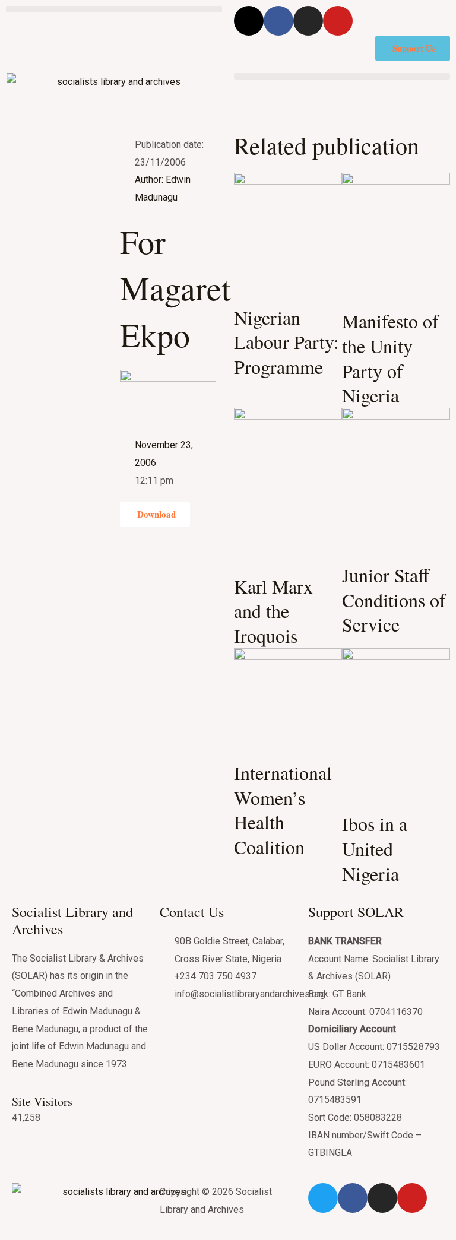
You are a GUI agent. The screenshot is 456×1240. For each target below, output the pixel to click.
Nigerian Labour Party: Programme (286, 342)
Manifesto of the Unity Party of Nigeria (390, 358)
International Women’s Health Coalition (283, 810)
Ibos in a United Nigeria (374, 848)
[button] (114, 9)
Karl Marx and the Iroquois (273, 610)
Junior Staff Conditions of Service (394, 599)
